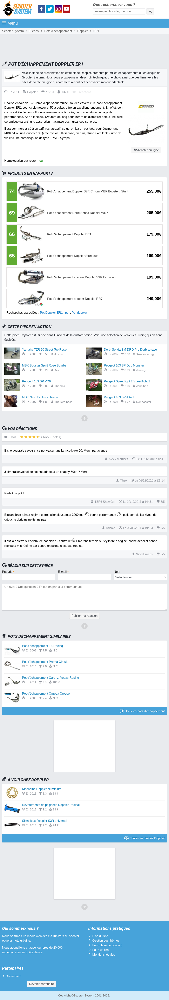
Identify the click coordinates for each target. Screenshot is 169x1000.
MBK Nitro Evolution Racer (40, 397)
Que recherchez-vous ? (114, 4)
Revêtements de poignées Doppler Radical (51, 805)
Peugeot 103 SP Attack (119, 397)
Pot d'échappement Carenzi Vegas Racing (50, 677)
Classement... (15, 976)
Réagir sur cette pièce (30, 565)
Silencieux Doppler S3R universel (44, 820)
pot (67, 312)
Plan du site (100, 936)
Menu (12, 23)
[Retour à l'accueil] (18, 10)
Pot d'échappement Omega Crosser (46, 693)
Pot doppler (79, 312)
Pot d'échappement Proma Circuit (44, 661)
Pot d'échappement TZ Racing (42, 646)
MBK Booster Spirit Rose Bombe (44, 365)
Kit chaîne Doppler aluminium (41, 789)
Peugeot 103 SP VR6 (36, 381)
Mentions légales (103, 954)
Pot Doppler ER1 (51, 312)
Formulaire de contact (107, 945)
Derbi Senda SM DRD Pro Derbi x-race (130, 349)
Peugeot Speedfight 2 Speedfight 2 (127, 381)
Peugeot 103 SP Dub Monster (124, 365)
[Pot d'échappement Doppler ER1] (146, 142)
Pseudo (8, 571)
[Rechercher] (150, 11)
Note (117, 571)
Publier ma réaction (84, 615)
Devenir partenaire (41, 984)
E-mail (63, 571)
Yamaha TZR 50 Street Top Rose (44, 349)
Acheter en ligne (148, 150)
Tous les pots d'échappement (145, 711)
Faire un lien (100, 949)
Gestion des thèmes (106, 940)
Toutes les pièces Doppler (147, 838)
